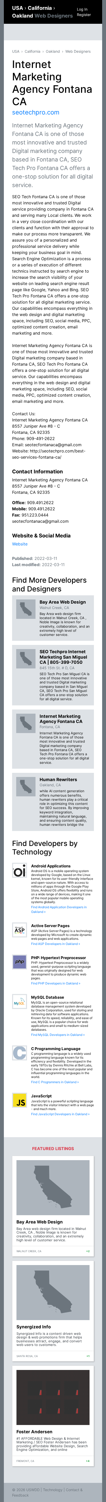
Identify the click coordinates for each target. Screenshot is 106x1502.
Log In (82, 9)
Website (20, 543)
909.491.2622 (40, 502)
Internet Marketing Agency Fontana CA (61, 719)
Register (84, 14)
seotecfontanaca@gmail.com (40, 521)
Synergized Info (33, 1326)
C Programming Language (56, 1048)
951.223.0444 (35, 515)
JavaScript (41, 1095)
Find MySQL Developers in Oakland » (58, 1035)
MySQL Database (47, 997)
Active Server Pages (50, 925)
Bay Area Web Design (63, 602)
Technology (53, 1490)
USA (18, 8)
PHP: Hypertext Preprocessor (58, 957)
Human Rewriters (58, 779)
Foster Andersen (34, 1431)
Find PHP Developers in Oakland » (55, 983)
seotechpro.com (35, 112)
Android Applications (50, 866)
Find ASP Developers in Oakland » (55, 944)
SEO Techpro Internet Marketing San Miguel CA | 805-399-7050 (63, 657)
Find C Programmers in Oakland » (55, 1082)
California (40, 8)
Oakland (42, 16)
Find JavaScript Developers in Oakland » (60, 1114)
